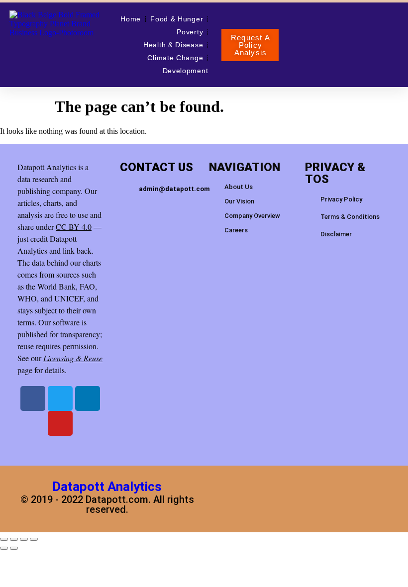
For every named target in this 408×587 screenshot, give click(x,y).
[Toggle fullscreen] (14, 539)
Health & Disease (173, 45)
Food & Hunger (176, 19)
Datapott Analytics (107, 486)
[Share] (24, 539)
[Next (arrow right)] (14, 548)
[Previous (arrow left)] (4, 548)
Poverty (190, 32)
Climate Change (175, 58)
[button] (250, 45)
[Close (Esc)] (34, 539)
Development (185, 71)
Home (130, 19)
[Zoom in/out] (4, 539)
